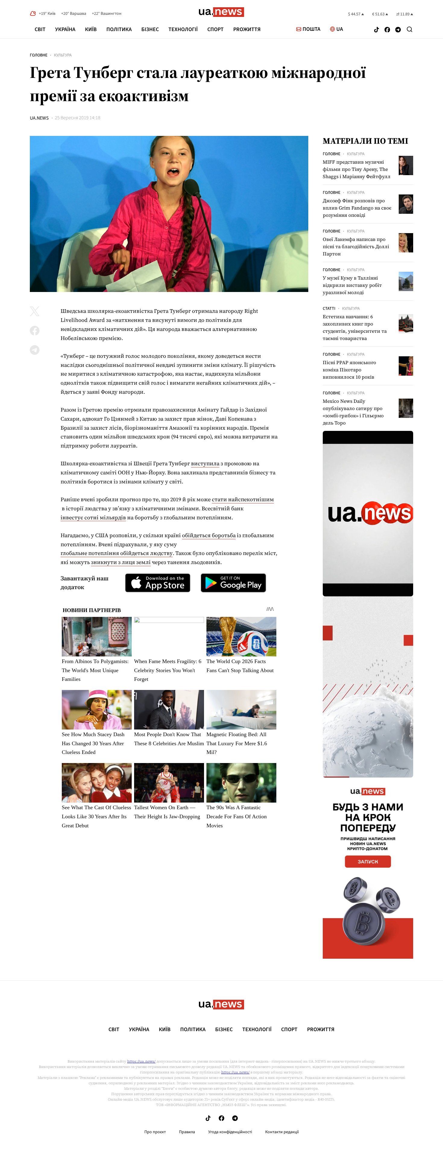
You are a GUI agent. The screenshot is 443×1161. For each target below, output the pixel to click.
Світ (40, 29)
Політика (119, 29)
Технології (183, 29)
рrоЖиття (247, 29)
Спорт (215, 29)
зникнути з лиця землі (121, 562)
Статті (329, 309)
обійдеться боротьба (209, 535)
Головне (38, 55)
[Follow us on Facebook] (387, 30)
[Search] (409, 29)
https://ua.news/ (141, 1061)
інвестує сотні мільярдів (93, 517)
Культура (63, 55)
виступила (205, 463)
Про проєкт (155, 1132)
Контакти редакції (282, 1132)
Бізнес (150, 29)
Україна (65, 29)
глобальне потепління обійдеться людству (117, 553)
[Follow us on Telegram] (398, 30)
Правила (187, 1132)
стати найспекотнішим (243, 499)
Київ (91, 29)
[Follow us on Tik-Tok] (376, 30)
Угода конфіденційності (230, 1132)
